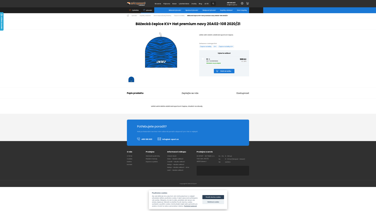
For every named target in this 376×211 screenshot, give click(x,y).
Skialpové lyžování (209, 10)
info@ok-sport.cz (232, 5)
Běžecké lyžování (175, 10)
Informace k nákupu (176, 152)
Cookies (129, 159)
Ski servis (158, 4)
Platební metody (151, 159)
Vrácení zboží (171, 156)
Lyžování (134, 15)
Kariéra (129, 162)
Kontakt (129, 164)
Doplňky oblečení (226, 10)
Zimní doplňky (242, 10)
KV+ (215, 46)
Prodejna (150, 152)
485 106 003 (231, 3)
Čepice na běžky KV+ (226, 46)
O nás (129, 152)
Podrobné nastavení (190, 206)
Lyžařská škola (184, 4)
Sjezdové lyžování (191, 10)
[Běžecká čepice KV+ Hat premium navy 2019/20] (161, 52)
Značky (194, 4)
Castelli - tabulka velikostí (176, 162)
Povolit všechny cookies (213, 197)
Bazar (174, 4)
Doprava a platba (152, 162)
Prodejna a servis (205, 152)
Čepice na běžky (179, 15)
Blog (200, 4)
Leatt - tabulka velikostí (175, 170)
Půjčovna (166, 4)
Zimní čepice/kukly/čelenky (162, 15)
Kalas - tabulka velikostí (175, 159)
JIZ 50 (206, 4)
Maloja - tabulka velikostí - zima (178, 167)
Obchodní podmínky (153, 156)
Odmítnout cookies (213, 202)
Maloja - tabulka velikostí (175, 164)
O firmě (129, 156)
